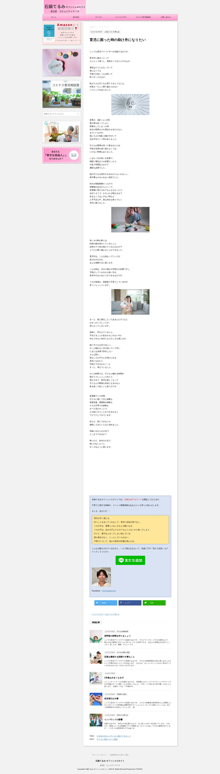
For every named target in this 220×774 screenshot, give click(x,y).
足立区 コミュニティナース (110, 765)
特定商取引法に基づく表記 (119, 755)
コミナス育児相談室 (143, 17)
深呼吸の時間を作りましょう (117, 636)
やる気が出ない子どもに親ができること (114, 736)
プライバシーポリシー (99, 755)
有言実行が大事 (111, 699)
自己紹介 (76, 17)
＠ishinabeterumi (109, 591)
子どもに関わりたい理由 (107, 739)
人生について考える (112, 614)
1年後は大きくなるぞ (114, 678)
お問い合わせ (166, 17)
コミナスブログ (121, 17)
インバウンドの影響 (113, 719)
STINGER (139, 769)
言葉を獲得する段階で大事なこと (119, 657)
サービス (98, 17)
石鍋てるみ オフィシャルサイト (110, 761)
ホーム (53, 17)
